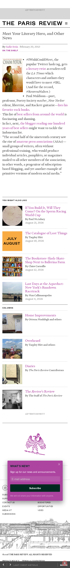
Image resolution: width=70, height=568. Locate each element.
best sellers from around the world (40, 114)
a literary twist (36, 69)
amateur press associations (34, 141)
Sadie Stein (12, 46)
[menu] (66, 23)
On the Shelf (10, 50)
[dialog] (35, 483)
